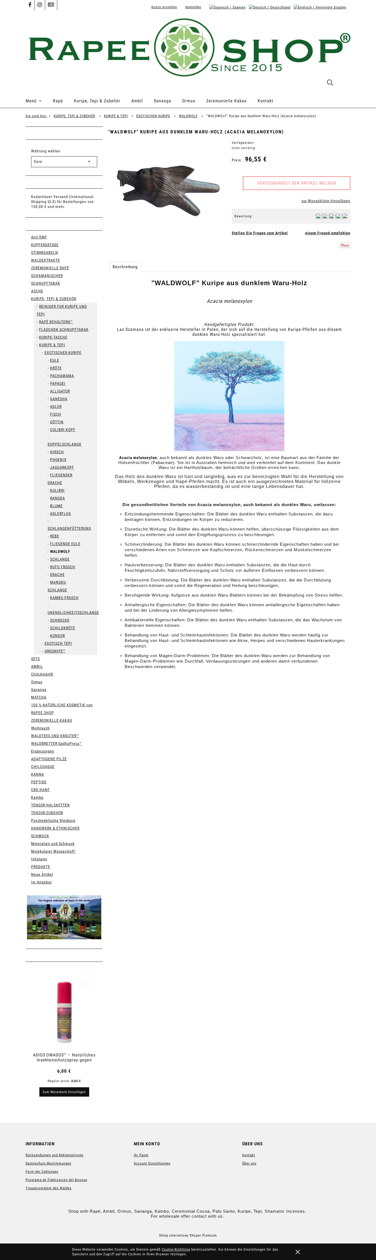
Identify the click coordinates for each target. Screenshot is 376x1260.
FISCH (55, 414)
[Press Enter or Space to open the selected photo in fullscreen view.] (167, 188)
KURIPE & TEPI (52, 345)
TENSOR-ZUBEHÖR (47, 813)
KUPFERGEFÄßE (45, 245)
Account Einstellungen (152, 1163)
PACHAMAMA (62, 376)
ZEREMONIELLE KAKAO (51, 720)
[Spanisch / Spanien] (227, 7)
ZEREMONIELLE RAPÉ (50, 268)
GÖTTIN (57, 422)
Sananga (39, 689)
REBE (54, 536)
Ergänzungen (42, 751)
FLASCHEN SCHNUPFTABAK (64, 329)
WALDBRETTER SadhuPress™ (56, 743)
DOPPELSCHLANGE (64, 444)
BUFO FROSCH (62, 567)
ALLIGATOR (60, 391)
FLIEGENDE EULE (65, 544)
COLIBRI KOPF (62, 429)
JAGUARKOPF (62, 467)
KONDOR (57, 635)
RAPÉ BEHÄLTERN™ (56, 322)
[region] (64, 917)
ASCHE (37, 291)
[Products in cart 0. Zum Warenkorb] (344, 83)
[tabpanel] (229, 487)
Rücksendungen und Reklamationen (54, 1155)
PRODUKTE (40, 866)
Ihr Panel (141, 1155)
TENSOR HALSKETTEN (50, 805)
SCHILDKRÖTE (62, 628)
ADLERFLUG (60, 513)
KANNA (37, 774)
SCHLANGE (60, 559)
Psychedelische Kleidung (53, 820)
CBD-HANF (40, 789)
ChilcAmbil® (42, 674)
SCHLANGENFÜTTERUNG (69, 528)
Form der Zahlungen (42, 1172)
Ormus (36, 682)
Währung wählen (46, 151)
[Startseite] (188, 47)
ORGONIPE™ (55, 651)
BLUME (56, 506)
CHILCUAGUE (43, 766)
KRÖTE (56, 368)
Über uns (249, 1163)
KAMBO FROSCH (64, 597)
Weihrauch (40, 728)
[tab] (125, 267)
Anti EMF (39, 237)
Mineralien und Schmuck (53, 843)
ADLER (56, 406)
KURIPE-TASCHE (53, 337)
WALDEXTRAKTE (45, 260)
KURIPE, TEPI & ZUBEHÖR (53, 299)
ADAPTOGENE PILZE (49, 759)
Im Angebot (41, 882)
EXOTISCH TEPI (58, 643)
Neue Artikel (42, 874)
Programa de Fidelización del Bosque (56, 1180)
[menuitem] (39, 101)
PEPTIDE (39, 782)
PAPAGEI (58, 383)
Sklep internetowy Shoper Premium (188, 1235)
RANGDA (57, 498)
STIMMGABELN (44, 252)
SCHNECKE (60, 620)
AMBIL (37, 666)
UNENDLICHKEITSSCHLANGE (73, 612)
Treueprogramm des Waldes (49, 1188)
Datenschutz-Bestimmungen (48, 1163)
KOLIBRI (57, 490)
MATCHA (39, 697)
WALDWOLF (60, 551)
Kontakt (248, 1155)
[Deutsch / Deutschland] (269, 7)
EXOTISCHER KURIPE (63, 352)
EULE (54, 360)
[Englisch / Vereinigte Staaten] (320, 7)
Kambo (37, 797)
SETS (35, 659)
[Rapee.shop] (64, 917)
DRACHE (57, 574)
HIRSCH (57, 452)
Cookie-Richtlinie (176, 1249)
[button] (260, 233)
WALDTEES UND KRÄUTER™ (55, 736)
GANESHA (58, 399)
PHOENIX (58, 459)
